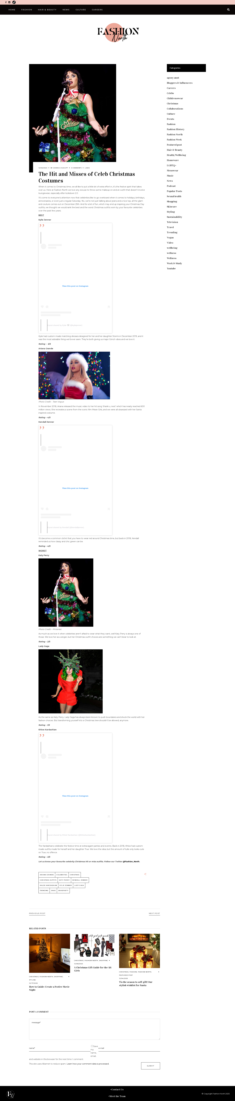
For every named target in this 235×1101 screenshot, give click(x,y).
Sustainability (174, 216)
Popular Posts (174, 191)
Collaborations (175, 108)
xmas (53, 890)
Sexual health (174, 196)
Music (170, 175)
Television (172, 222)
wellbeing (172, 247)
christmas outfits (48, 880)
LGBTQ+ (171, 165)
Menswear (172, 170)
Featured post (126, 975)
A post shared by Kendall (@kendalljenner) (65, 527)
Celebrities (61, 875)
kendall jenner (80, 880)
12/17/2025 (33, 983)
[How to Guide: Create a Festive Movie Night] (49, 953)
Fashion (133, 972)
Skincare (172, 206)
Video (170, 242)
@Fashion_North (131, 861)
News (170, 180)
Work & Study (174, 263)
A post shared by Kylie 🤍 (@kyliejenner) (64, 325)
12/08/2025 (78, 964)
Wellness (171, 258)
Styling (32, 980)
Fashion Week (174, 139)
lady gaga (79, 885)
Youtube (171, 268)
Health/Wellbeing (176, 155)
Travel (170, 227)
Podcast (171, 186)
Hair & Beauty (174, 149)
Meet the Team (117, 1096)
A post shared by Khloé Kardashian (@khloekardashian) (71, 835)
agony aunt (173, 77)
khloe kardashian (48, 885)
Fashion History (175, 129)
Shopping (58, 977)
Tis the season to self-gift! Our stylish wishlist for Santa (135, 984)
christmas (74, 875)
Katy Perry (64, 880)
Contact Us (117, 1089)
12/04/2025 (123, 978)
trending (44, 890)
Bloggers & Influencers (179, 82)
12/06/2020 (42, 168)
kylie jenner (66, 885)
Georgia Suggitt (60, 168)
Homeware (173, 160)
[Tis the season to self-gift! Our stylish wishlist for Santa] (139, 951)
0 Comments (76, 168)
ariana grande (47, 875)
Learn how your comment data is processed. (88, 1064)
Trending (172, 232)
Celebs (170, 93)
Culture (171, 113)
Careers (171, 88)
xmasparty (63, 890)
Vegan (170, 237)
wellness (171, 253)
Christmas (34, 977)
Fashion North (46, 977)
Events (170, 118)
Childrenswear (175, 98)
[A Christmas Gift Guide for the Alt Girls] (94, 945)
